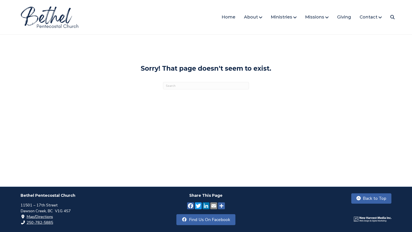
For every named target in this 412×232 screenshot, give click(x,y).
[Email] (213, 206)
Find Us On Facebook (208, 220)
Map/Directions (40, 216)
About (251, 17)
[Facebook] (190, 206)
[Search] (388, 17)
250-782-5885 (40, 222)
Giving (344, 17)
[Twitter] (198, 206)
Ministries (281, 17)
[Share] (221, 206)
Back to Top (374, 198)
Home (228, 17)
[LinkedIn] (206, 206)
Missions (314, 17)
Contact (368, 17)
